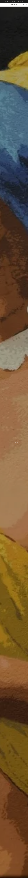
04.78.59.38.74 (20, 1)
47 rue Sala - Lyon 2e (10, 1)
